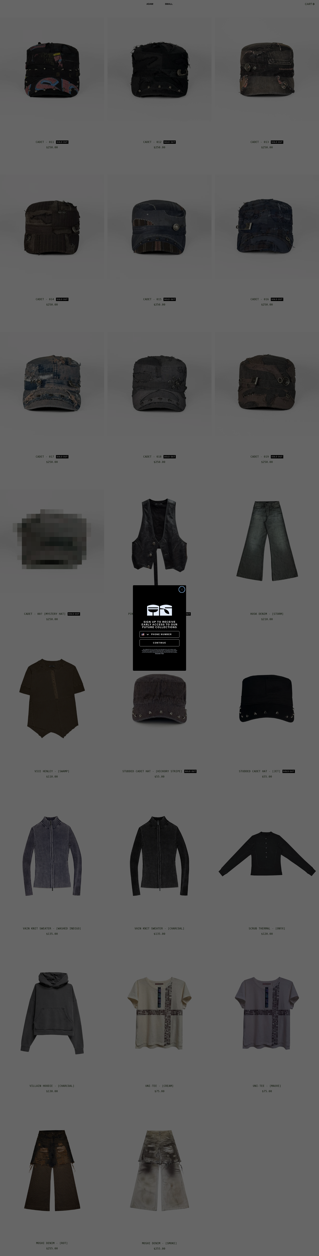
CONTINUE (159, 643)
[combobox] (145, 634)
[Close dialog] (182, 589)
